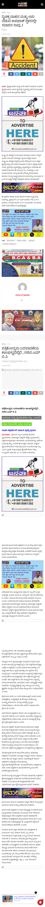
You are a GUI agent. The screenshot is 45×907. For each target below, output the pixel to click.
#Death (31, 240)
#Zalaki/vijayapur (9, 244)
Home (4, 12)
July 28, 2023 (6, 34)
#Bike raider (21, 240)
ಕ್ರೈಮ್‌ (9, 12)
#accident (11, 240)
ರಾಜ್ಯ (8, 344)
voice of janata (22, 295)
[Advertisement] (22, 81)
